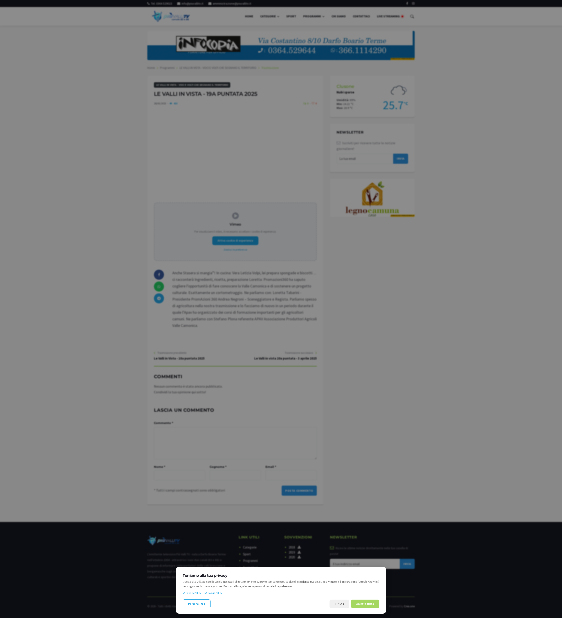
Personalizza (196, 604)
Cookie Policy (215, 593)
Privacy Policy (193, 593)
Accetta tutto (365, 604)
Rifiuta (339, 604)
